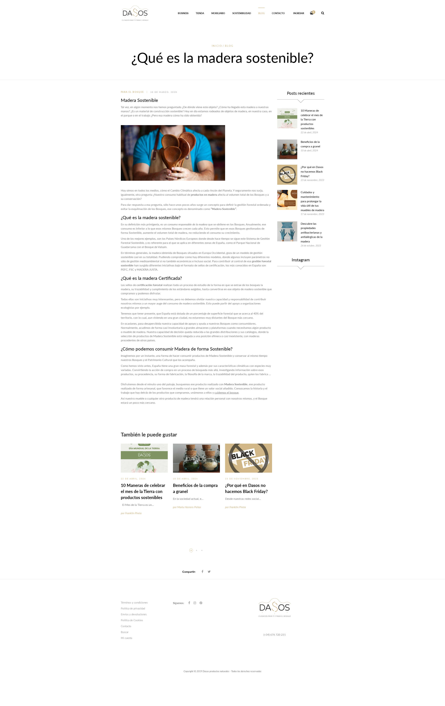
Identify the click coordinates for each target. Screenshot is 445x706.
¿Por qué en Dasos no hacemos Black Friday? (312, 171)
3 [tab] (201, 550)
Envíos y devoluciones (134, 614)
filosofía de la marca (200, 374)
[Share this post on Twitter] (209, 571)
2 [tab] (196, 550)
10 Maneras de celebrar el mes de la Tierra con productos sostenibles (143, 491)
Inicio (217, 45)
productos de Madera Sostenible (212, 355)
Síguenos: (178, 603)
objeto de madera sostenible (249, 289)
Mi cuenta (126, 637)
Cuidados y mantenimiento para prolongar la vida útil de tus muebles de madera (312, 200)
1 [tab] (191, 550)
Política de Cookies (132, 620)
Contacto (126, 626)
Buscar (124, 632)
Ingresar (298, 13)
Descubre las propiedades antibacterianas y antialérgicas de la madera (311, 232)
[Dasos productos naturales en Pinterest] (201, 603)
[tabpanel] (144, 482)
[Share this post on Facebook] (202, 571)
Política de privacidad (133, 608)
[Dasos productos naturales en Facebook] (189, 603)
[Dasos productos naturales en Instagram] (194, 603)
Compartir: (189, 571)
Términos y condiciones (134, 602)
